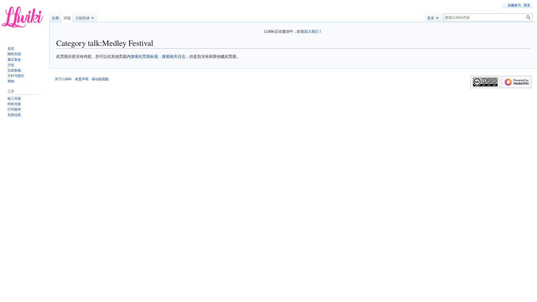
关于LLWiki (63, 79)
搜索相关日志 (173, 56)
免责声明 (81, 79)
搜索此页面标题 (144, 56)
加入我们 (311, 31)
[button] (84, 16)
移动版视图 (100, 79)
